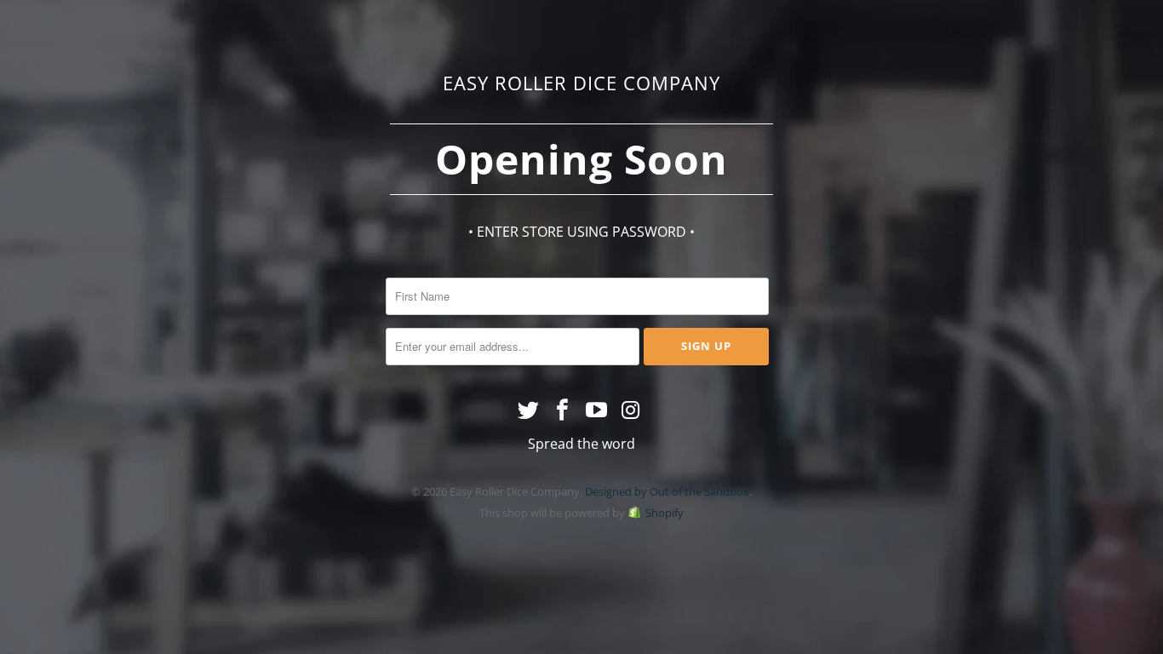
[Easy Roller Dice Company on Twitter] (529, 410)
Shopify (664, 512)
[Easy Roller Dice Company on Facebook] (562, 410)
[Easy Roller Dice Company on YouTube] (596, 410)
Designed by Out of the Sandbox (667, 491)
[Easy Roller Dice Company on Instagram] (630, 410)
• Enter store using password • (581, 231)
